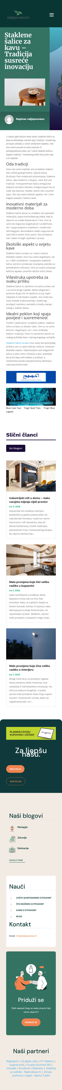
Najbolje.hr (12, 1061)
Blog (19, 916)
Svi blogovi (15, 448)
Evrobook (24, 1068)
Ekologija (15, 769)
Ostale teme (16, 860)
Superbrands (16, 1064)
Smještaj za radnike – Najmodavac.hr (33, 1070)
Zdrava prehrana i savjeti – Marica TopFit (32, 1073)
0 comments (21, 76)
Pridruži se (31, 1022)
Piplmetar (37, 1068)
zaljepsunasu (14, 73)
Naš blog (16, 781)
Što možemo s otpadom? (30, 904)
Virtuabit (11, 1068)
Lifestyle (9, 76)
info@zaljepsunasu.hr (26, 936)
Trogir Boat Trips (32, 408)
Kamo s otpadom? (26, 910)
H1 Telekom (47, 1061)
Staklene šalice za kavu (17, 342)
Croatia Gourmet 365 (39, 1064)
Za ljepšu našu (30, 1061)
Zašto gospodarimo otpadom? (33, 897)
